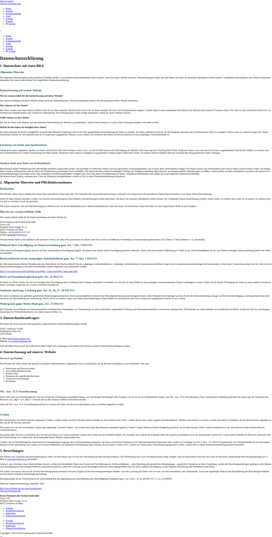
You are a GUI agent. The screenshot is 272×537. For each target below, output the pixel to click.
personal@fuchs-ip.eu (17, 235)
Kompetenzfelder (13, 13)
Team (8, 16)
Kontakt (9, 21)
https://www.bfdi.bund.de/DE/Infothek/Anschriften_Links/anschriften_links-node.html (38, 271)
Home (8, 8)
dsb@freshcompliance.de (18, 338)
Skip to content (6, 1)
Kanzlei (9, 11)
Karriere (9, 19)
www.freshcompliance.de (19, 341)
